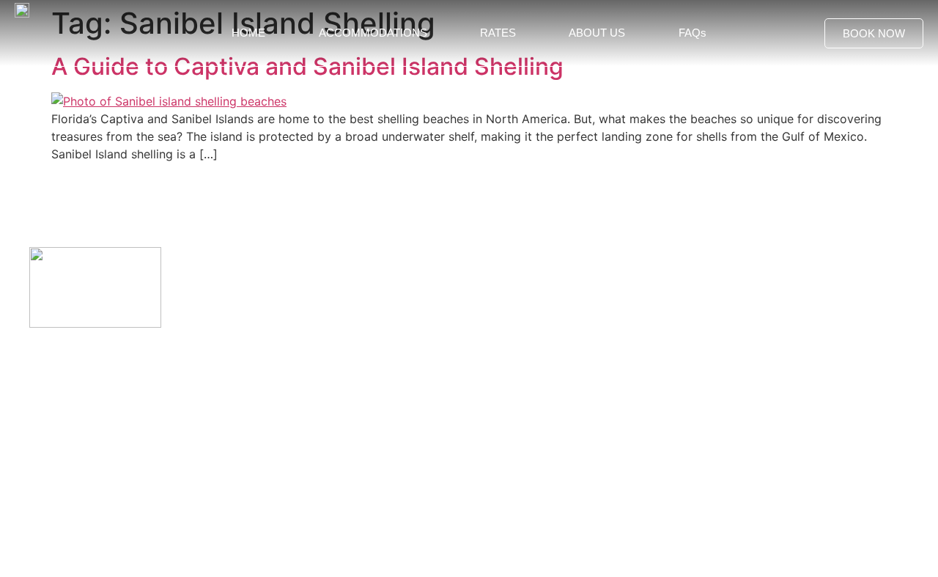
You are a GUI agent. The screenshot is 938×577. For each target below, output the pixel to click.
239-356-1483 (70, 424)
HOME (248, 32)
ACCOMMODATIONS (373, 32)
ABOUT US (597, 32)
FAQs (692, 32)
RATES (498, 32)
